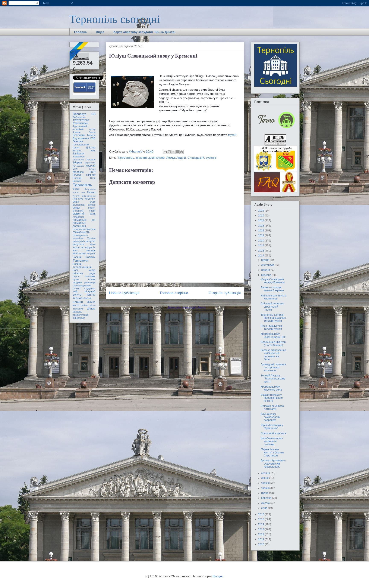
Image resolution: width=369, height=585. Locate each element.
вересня (266, 275)
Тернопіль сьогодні (114, 18)
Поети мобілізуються (273, 433)
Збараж (77, 162)
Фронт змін (79, 192)
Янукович (90, 198)
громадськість (81, 232)
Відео (100, 32)
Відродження (81, 138)
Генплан (78, 141)
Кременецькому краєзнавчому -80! (273, 335)
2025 (261, 215)
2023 (261, 225)
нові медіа (84, 270)
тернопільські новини (82, 299)
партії (76, 276)
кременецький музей (150, 157)
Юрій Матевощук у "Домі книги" (272, 427)
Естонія (77, 150)
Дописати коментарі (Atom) (187, 307)
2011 (261, 539)
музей (232, 134)
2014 (261, 524)
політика (90, 276)
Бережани (79, 135)
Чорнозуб (78, 198)
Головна (80, 32)
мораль (91, 253)
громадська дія (84, 219)
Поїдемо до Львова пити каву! (272, 407)
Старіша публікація (225, 293)
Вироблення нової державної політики (272, 441)
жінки (92, 244)
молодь (90, 250)
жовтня (266, 269)
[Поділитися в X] (173, 152)
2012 (261, 534)
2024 (261, 220)
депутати (78, 244)
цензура (77, 312)
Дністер (90, 147)
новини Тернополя (84, 258)
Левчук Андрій (176, 157)
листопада (268, 265)
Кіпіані (92, 169)
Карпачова (90, 162)
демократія (79, 241)
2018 (261, 250)
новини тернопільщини (82, 265)
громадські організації (79, 224)
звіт (82, 247)
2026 (261, 210)
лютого (265, 503)
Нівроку (90, 174)
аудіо (92, 201)
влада (76, 207)
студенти (89, 288)
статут (77, 288)
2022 (261, 230)
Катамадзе (78, 166)
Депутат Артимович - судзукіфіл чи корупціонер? (273, 463)
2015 (261, 519)
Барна (92, 132)
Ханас (91, 192)
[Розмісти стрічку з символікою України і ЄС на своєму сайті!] (79, 52)
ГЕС (92, 138)
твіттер (91, 294)
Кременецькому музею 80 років (271, 388)
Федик (76, 189)
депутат (90, 241)
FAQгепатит (79, 117)
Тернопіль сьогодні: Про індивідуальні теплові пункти (273, 318)
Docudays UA (84, 114)
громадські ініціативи (84, 229)
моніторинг (79, 253)
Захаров (90, 159)
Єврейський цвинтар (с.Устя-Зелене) (273, 344)
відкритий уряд (84, 213)
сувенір (211, 157)
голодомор (78, 217)
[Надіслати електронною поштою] (165, 152)
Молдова (78, 171)
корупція (90, 247)
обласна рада (84, 273)
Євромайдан (80, 123)
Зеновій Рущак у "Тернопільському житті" (273, 378)
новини (77, 257)
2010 (261, 544)
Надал (77, 174)
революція (89, 282)
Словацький (195, 157)
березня (266, 497)
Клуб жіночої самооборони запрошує (270, 417)
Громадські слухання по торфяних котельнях (273, 367)
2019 (261, 245)
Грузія (76, 147)
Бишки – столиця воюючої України (272, 289)
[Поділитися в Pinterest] (181, 152)
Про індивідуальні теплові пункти (272, 327)
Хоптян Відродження (84, 196)
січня (264, 508)
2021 (261, 235)
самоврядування (82, 285)
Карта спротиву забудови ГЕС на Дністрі (144, 32)
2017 (261, 255)
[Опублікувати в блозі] (169, 152)
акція (76, 201)
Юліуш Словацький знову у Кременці (273, 281)
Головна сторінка (174, 293)
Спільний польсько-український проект (272, 306)
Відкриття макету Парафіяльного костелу (272, 398)
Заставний (78, 159)
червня (265, 482)
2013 (261, 529)
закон (76, 247)
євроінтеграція (80, 315)
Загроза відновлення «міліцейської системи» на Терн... (273, 355)
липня (265, 478)
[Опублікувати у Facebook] (177, 152)
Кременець (126, 157)
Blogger (217, 576)
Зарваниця (79, 156)
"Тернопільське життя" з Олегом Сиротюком (272, 452)
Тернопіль (82, 185)
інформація (79, 318)
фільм (91, 308)
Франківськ (90, 189)
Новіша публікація (124, 293)
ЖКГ (93, 150)
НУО (92, 171)
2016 (261, 514)
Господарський (81, 144)
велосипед (78, 204)
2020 (261, 240)
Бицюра (91, 135)
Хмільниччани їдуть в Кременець (273, 297)
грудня (265, 259)
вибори (91, 204)
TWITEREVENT (81, 120)
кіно (75, 250)
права (76, 279)
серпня (266, 473)
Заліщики (78, 153)
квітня (265, 493)
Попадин (77, 178)
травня (265, 488)
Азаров (77, 132)
